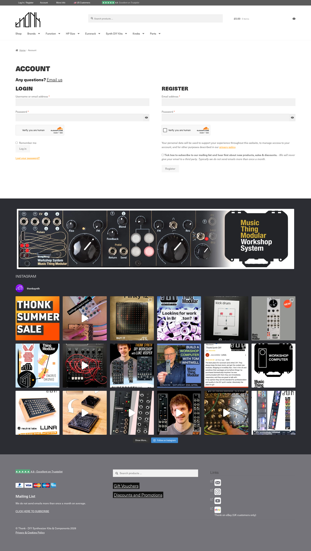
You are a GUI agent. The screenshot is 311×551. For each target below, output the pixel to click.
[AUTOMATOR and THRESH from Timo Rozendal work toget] (132, 413)
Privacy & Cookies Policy (30, 532)
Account (44, 2)
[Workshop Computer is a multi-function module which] (273, 366)
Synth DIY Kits (114, 33)
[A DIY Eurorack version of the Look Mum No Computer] (226, 413)
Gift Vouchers (126, 486)
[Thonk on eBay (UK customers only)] (254, 510)
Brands (31, 33)
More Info (60, 2)
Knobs (136, 33)
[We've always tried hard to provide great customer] (226, 366)
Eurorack (90, 33)
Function (51, 33)
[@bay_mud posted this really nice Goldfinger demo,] (85, 318)
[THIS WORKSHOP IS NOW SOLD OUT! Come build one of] (132, 366)
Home (22, 50)
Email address (176, 96)
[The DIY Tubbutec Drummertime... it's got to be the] (273, 413)
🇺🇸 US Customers (82, 2)
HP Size (70, 33)
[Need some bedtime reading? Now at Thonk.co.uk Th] (226, 318)
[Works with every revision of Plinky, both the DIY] (85, 413)
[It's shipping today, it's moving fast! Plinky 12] (132, 318)
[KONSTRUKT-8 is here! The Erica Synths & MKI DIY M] (85, 366)
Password (27, 112)
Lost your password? (28, 158)
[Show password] (146, 117)
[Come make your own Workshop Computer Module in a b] (179, 366)
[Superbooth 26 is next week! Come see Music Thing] (37, 366)
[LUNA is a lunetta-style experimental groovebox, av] (37, 413)
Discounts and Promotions (138, 495)
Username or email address (38, 96)
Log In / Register (26, 2)
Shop (19, 33)
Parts (153, 33)
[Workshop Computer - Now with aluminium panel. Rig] (273, 318)
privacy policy (227, 147)
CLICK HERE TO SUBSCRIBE (32, 511)
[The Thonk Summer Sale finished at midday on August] (37, 318)
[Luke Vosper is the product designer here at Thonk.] (179, 413)
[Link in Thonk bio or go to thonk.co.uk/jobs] (179, 318)
